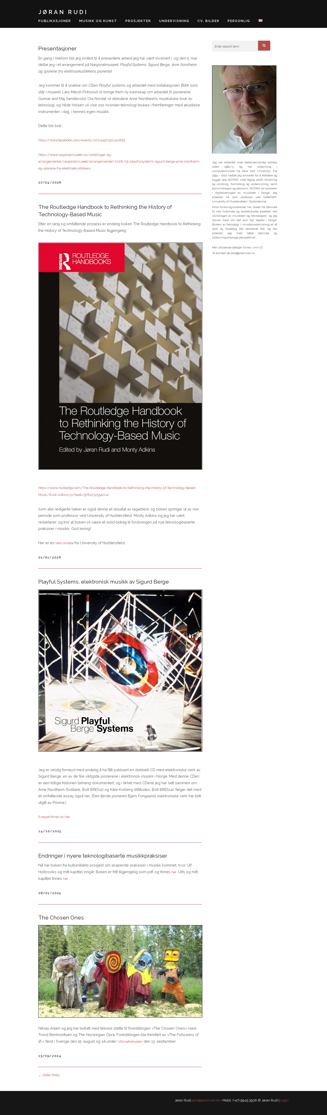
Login (284, 1100)
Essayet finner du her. (54, 817)
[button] (264, 46)
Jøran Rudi (63, 12)
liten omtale (64, 543)
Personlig (239, 21)
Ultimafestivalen (130, 1041)
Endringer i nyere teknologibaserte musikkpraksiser (102, 855)
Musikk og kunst (98, 21)
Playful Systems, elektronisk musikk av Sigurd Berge (103, 581)
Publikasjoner (54, 21)
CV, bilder (208, 21)
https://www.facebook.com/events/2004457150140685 (81, 140)
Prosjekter (138, 21)
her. (174, 872)
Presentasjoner (57, 48)
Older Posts (49, 1075)
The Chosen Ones (61, 917)
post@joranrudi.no (206, 1100)
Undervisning (174, 21)
